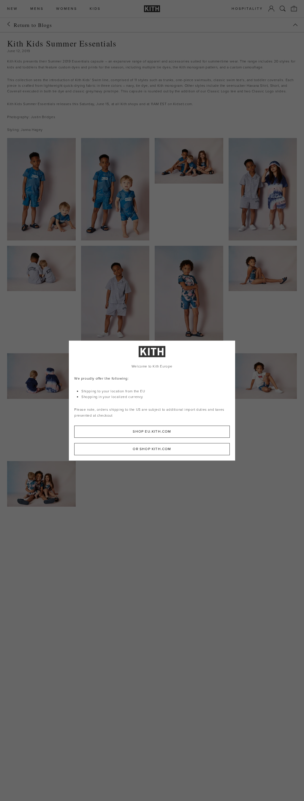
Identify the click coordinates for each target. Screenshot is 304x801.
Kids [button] (95, 9)
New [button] (12, 9)
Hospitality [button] (247, 9)
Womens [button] (66, 9)
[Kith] (152, 8)
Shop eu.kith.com (152, 431)
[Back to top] (295, 25)
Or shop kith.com (152, 449)
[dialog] (152, 400)
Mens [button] (37, 9)
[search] (283, 9)
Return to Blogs (33, 24)
